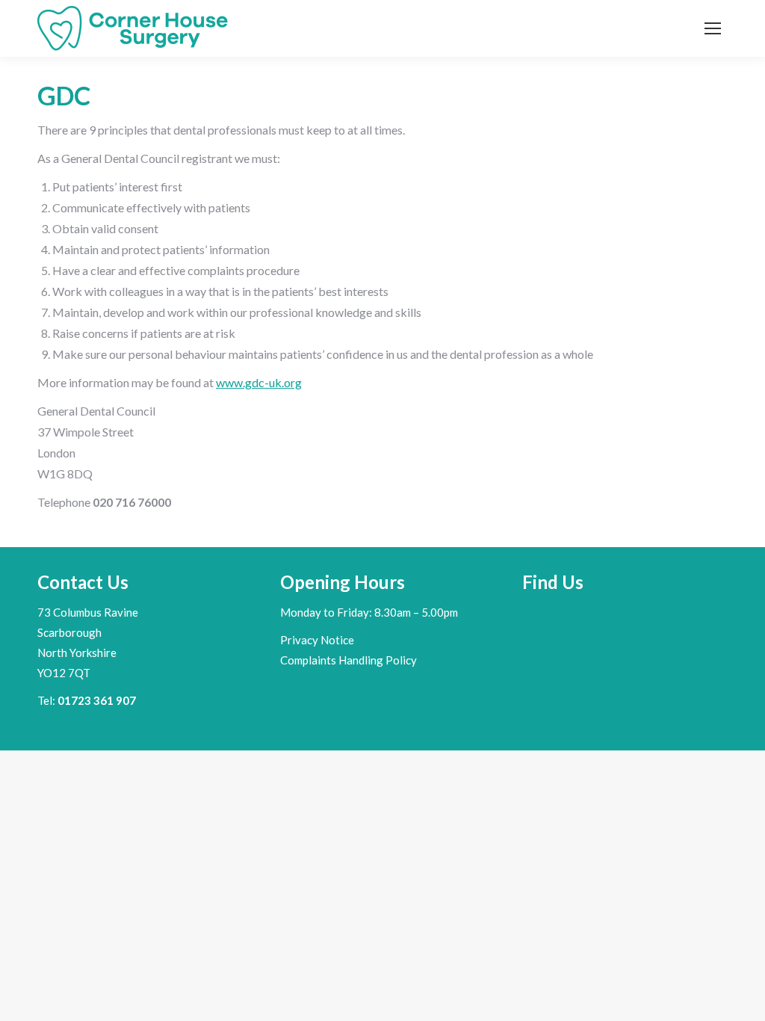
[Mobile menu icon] (713, 28)
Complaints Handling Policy (348, 660)
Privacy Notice (317, 640)
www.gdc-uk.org (259, 382)
